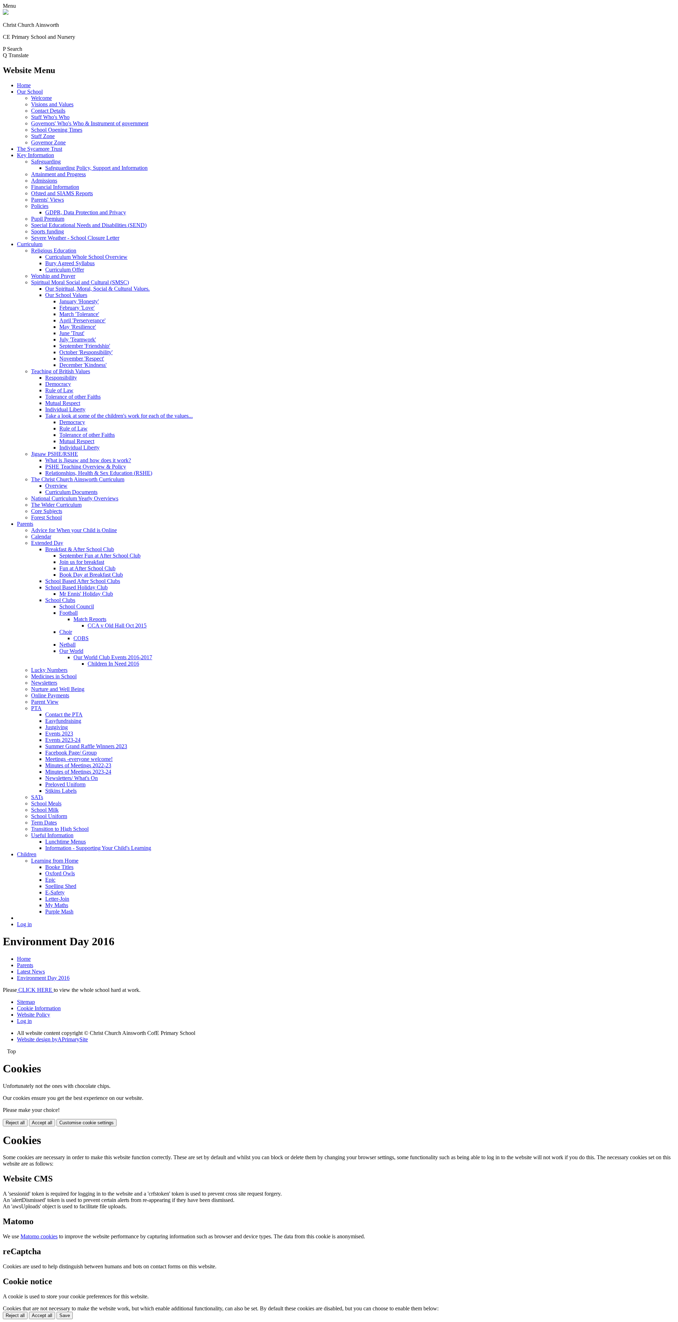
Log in (24, 924)
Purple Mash (59, 912)
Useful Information (52, 835)
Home (24, 85)
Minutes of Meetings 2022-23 (78, 765)
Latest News (31, 972)
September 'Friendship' (84, 346)
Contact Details (48, 111)
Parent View (45, 702)
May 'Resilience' (77, 327)
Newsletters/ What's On (71, 778)
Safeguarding (46, 162)
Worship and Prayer (53, 276)
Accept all (42, 1122)
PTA (36, 708)
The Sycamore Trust (39, 149)
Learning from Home (54, 861)
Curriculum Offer (64, 270)
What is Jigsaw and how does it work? (88, 460)
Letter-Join (57, 899)
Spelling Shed (60, 886)
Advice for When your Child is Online (74, 530)
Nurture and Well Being (57, 689)
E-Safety (55, 892)
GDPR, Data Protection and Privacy (85, 212)
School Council (76, 606)
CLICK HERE (35, 990)
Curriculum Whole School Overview (86, 257)
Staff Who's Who (50, 117)
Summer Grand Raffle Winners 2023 (86, 746)
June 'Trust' (71, 333)
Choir (65, 632)
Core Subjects (46, 511)
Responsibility (61, 378)
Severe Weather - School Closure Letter (75, 238)
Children (26, 854)
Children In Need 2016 (113, 664)
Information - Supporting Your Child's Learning (98, 848)
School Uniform (49, 816)
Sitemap (26, 1002)
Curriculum (29, 244)
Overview (56, 486)
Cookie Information (39, 1008)
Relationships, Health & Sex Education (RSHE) (98, 473)
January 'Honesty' (79, 301)
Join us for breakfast (81, 562)
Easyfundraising (63, 721)
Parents (25, 524)
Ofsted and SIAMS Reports (62, 193)
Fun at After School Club (87, 568)
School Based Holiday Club (76, 587)
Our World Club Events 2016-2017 (112, 657)
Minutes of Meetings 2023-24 (78, 772)
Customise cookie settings (86, 1122)
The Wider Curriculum (56, 505)
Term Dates (44, 823)
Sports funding (47, 231)
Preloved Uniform (65, 784)
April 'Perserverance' (82, 320)
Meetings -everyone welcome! (79, 759)
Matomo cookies (39, 1236)
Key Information (35, 155)
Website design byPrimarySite (52, 1039)
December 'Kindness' (83, 365)
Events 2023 (59, 734)
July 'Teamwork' (77, 340)
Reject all (15, 1122)
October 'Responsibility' (86, 352)
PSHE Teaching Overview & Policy (85, 467)
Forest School (46, 517)
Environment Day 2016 (43, 978)
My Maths (56, 905)
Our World (71, 651)
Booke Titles (59, 867)
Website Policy (33, 1015)
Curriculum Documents (71, 492)
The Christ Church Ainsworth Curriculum (77, 479)
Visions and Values (52, 104)
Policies (39, 206)
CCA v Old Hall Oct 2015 (117, 626)
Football (68, 613)
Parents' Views (47, 200)
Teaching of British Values (60, 371)
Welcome (41, 98)
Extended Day (47, 543)
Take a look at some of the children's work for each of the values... (119, 416)
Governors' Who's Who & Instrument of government (89, 123)
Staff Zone (43, 136)
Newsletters (44, 683)
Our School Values (66, 295)
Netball (67, 645)
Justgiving (56, 727)
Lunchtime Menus (65, 842)
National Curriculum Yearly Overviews (74, 498)
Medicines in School (54, 676)
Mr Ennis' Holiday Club (86, 594)
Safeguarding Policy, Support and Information (96, 168)
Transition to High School (60, 829)
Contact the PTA (64, 714)
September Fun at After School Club (100, 556)
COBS (81, 638)
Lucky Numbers (49, 670)
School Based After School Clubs (82, 581)
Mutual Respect (62, 403)
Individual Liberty (65, 409)
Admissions (44, 181)
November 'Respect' (81, 359)
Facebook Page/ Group (71, 753)
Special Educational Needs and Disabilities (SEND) (89, 225)
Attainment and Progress (58, 174)
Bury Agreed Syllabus (70, 263)
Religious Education (53, 251)
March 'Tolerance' (79, 314)
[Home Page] (5, 13)
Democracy (58, 384)
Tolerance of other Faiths (73, 397)
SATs (37, 797)
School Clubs (60, 600)
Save (64, 1315)
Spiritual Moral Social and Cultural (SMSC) (80, 282)
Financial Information (55, 187)
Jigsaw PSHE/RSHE (54, 454)
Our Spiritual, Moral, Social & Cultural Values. (97, 289)
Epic (50, 880)
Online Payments (50, 695)
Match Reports (89, 619)
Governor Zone (48, 142)
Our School (30, 92)
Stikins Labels (61, 791)
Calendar (41, 537)
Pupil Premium (47, 219)
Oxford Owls (60, 873)
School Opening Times (56, 130)
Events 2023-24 (63, 740)
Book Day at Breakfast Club (91, 575)
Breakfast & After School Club (79, 549)
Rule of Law (59, 390)
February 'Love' (77, 308)
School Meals (46, 803)
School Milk (45, 810)
